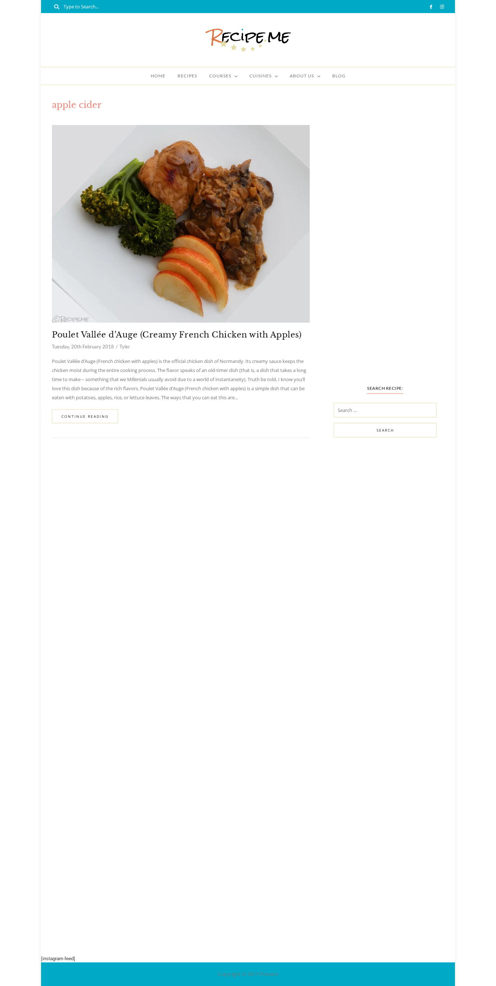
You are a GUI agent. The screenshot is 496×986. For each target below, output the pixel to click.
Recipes (187, 75)
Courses (220, 75)
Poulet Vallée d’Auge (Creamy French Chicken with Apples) (176, 335)
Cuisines (260, 75)
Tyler (124, 346)
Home (158, 75)
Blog (339, 75)
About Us (302, 75)
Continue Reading (85, 416)
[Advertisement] (385, 246)
